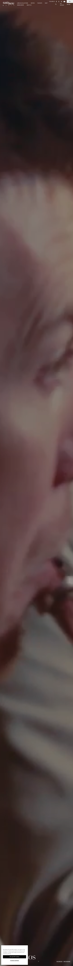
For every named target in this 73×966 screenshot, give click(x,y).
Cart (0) (68, 4)
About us (29, 5)
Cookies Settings (14, 960)
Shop (46, 3)
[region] (14, 955)
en (69, 1)
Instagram (67, 961)
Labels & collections (22, 3)
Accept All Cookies (14, 956)
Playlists (39, 3)
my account (62, 4)
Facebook (59, 961)
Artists (33, 3)
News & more (20, 5)
